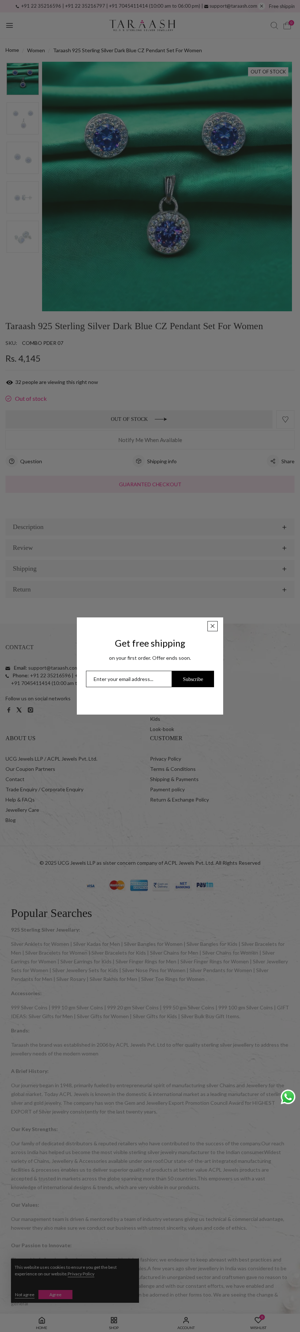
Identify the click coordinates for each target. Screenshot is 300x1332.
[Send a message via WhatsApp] (288, 1096)
